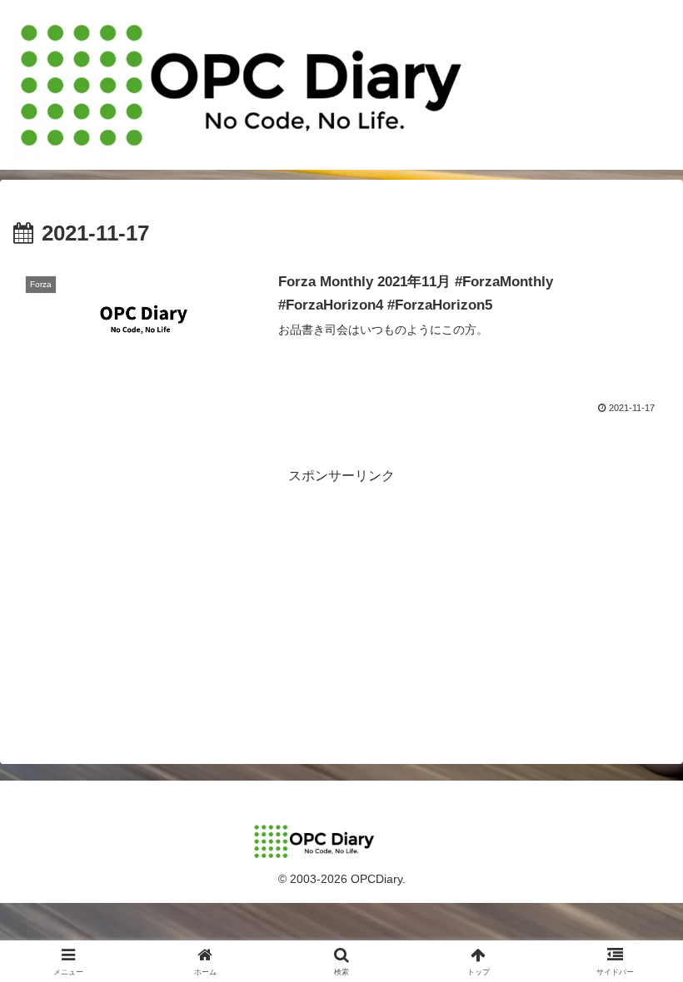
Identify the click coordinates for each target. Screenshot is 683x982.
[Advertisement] (341, 605)
